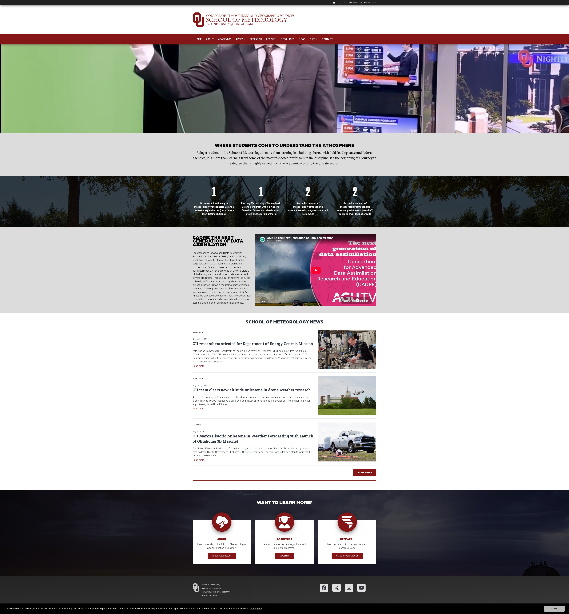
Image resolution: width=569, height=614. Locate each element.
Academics (224, 39)
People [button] (270, 39)
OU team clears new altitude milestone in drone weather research (252, 389)
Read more (198, 366)
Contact (327, 39)
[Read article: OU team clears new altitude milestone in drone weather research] (347, 395)
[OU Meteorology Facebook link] (324, 587)
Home (198, 39)
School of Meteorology (211, 585)
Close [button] (554, 608)
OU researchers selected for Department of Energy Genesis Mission (253, 343)
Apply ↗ (240, 39)
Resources (287, 39)
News (302, 39)
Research (256, 39)
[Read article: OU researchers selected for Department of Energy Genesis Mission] (347, 349)
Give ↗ (313, 39)
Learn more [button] (256, 608)
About (210, 39)
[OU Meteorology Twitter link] (336, 587)
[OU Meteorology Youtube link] (361, 587)
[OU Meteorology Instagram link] (349, 587)
